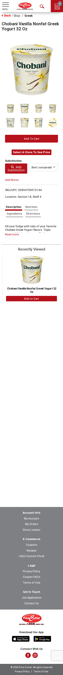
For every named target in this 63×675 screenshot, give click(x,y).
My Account (31, 518)
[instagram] (35, 656)
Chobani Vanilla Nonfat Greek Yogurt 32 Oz (31, 290)
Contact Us (31, 603)
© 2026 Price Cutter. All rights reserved (31, 667)
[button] (10, 108)
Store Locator (31, 529)
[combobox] (43, 167)
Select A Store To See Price (31, 152)
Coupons (31, 544)
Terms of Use (31, 582)
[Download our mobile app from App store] (21, 638)
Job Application (31, 597)
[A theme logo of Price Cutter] (25, 6)
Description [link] (13, 207)
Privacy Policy (31, 571)
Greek (29, 15)
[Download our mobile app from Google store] (42, 638)
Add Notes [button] (12, 179)
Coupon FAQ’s (31, 576)
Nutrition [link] (31, 207)
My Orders (31, 524)
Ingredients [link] (14, 213)
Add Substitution (16, 168)
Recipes (31, 550)
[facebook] (28, 656)
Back (7, 15)
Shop (17, 15)
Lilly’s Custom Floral (31, 556)
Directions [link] (33, 213)
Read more (12, 234)
